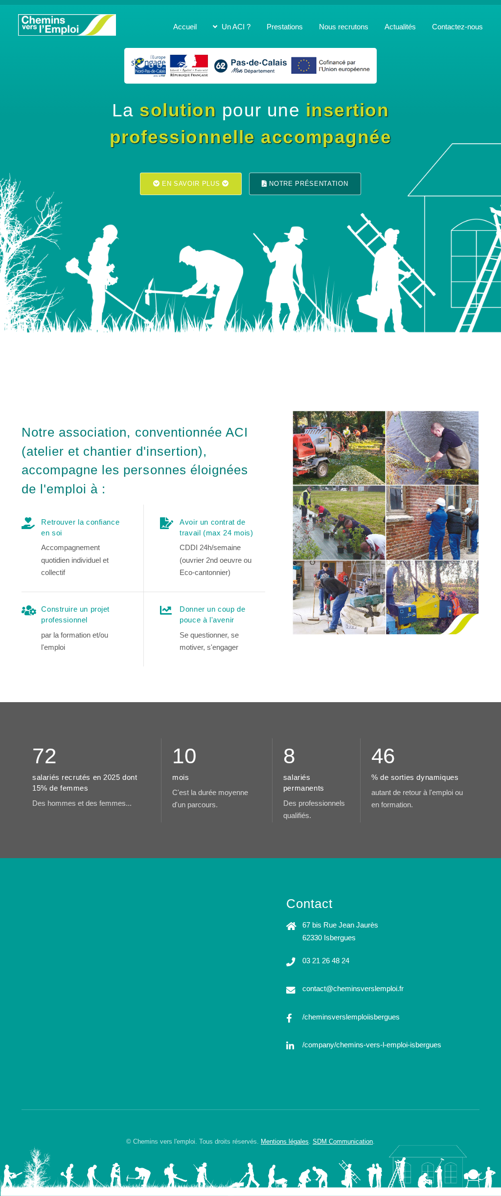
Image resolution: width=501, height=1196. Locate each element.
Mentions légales (285, 1141)
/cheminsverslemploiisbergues (351, 1017)
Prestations (285, 27)
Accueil (185, 27)
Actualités (400, 27)
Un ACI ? (236, 27)
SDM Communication (343, 1141)
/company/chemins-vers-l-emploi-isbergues (371, 1045)
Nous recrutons (343, 27)
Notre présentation (307, 183)
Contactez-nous (457, 27)
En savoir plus (190, 183)
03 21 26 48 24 (325, 961)
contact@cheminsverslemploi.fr (353, 989)
